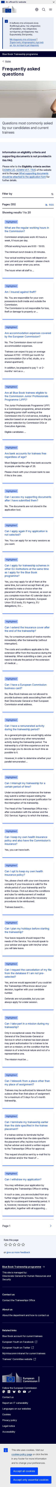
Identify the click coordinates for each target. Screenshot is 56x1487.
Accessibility (8, 1431)
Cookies (6, 1414)
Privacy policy (9, 1420)
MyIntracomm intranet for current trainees (23, 1353)
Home (8, 61)
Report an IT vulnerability (15, 1402)
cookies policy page (21, 1454)
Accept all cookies (24, 1471)
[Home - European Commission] (9, 9)
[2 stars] (8, 1244)
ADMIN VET (22, 169)
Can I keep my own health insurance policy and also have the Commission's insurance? (28, 840)
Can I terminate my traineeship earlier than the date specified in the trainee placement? (26, 1126)
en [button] (37, 9)
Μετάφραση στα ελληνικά (23, 39)
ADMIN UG (9, 169)
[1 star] (6, 1244)
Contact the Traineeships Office (18, 1300)
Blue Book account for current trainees (22, 1336)
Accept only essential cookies (31, 1479)
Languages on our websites (16, 1408)
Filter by (7, 193)
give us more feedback (18, 1252)
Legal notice (8, 1426)
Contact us (8, 1397)
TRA (32, 169)
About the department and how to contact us (25, 1315)
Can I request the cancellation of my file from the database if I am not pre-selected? (28, 973)
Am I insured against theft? (20, 291)
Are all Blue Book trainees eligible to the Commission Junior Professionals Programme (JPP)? (26, 396)
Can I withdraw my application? (23, 1179)
